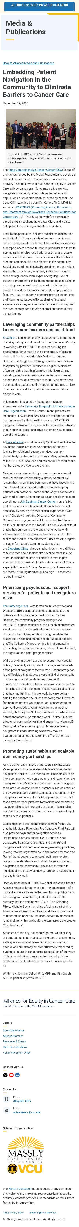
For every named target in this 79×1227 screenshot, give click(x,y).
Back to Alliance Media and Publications (28, 63)
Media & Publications (15, 1047)
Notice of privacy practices (42, 1212)
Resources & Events (14, 1041)
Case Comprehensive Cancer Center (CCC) (35, 170)
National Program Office (17, 1052)
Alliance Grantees (13, 1036)
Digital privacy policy (13, 1212)
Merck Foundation (19, 1188)
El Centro (9, 337)
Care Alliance (14, 442)
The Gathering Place (16, 606)
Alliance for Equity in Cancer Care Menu (39, 5)
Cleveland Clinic (18, 548)
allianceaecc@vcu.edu (27, 1112)
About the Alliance (14, 1030)
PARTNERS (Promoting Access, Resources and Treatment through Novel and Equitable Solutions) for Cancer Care (39, 212)
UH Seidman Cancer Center (38, 501)
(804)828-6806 (22, 1101)
